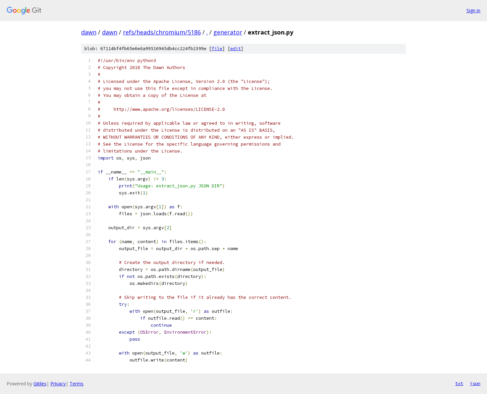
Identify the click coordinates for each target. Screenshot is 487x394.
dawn (88, 32)
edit (235, 48)
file (217, 48)
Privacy (58, 383)
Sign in (473, 10)
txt (459, 383)
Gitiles (39, 383)
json (475, 383)
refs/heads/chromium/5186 (162, 32)
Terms (76, 383)
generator (227, 32)
